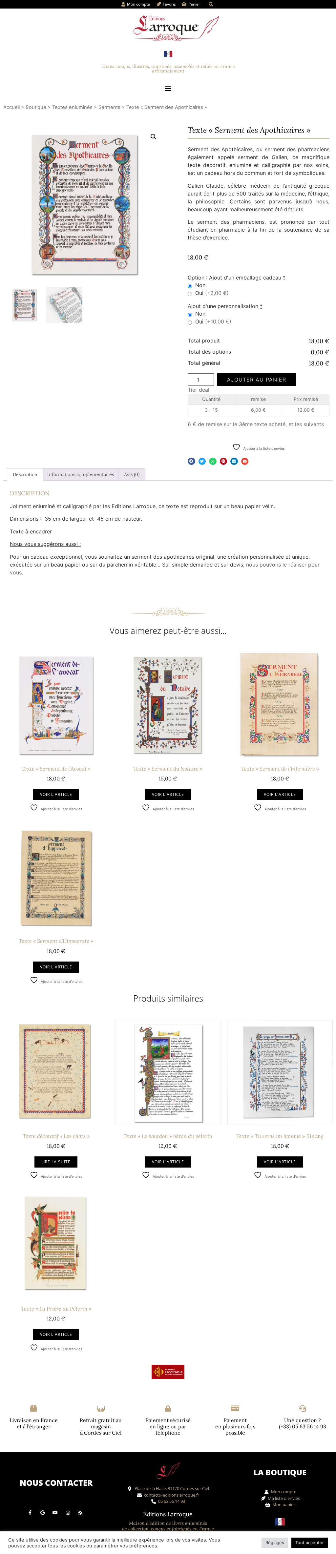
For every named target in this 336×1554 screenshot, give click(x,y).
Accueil (11, 107)
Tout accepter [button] (309, 1542)
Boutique (36, 107)
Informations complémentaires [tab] (80, 474)
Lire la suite (56, 1162)
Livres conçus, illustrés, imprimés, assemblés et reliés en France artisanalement (168, 68)
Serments (109, 107)
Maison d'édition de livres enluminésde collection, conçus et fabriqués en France (168, 1526)
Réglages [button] (274, 1542)
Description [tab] (25, 474)
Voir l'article (56, 794)
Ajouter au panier (256, 379)
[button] (211, 4)
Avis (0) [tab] (131, 474)
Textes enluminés (72, 107)
